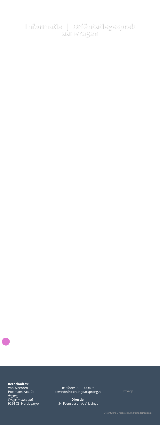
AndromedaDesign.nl (140, 412)
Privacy (128, 391)
